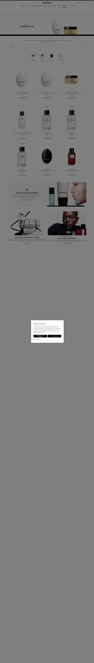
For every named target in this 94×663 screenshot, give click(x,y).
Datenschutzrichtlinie (37, 332)
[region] (47, 331)
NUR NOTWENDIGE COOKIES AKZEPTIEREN (40, 336)
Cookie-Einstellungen (37, 339)
